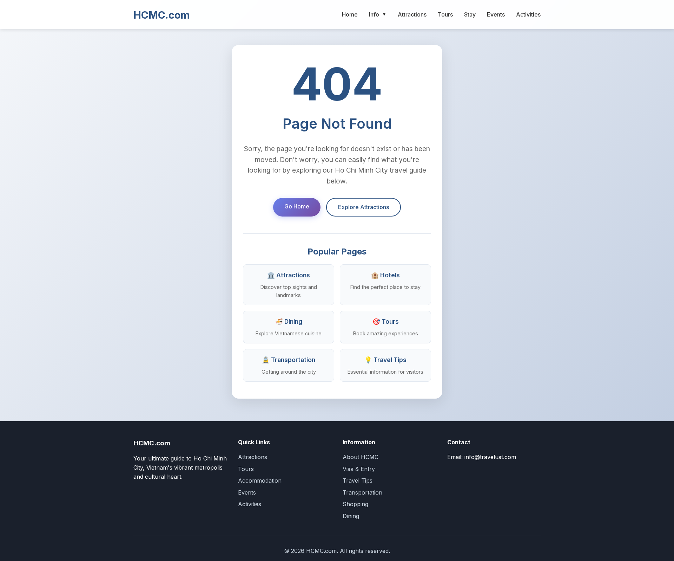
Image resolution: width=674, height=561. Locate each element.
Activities (528, 14)
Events (496, 14)
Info (377, 14)
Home (350, 14)
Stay (470, 14)
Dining (351, 516)
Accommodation (260, 480)
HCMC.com (161, 15)
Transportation (362, 492)
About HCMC (360, 456)
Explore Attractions (363, 207)
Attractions (412, 14)
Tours (445, 14)
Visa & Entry (359, 468)
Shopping (355, 504)
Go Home (296, 206)
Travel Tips (357, 480)
